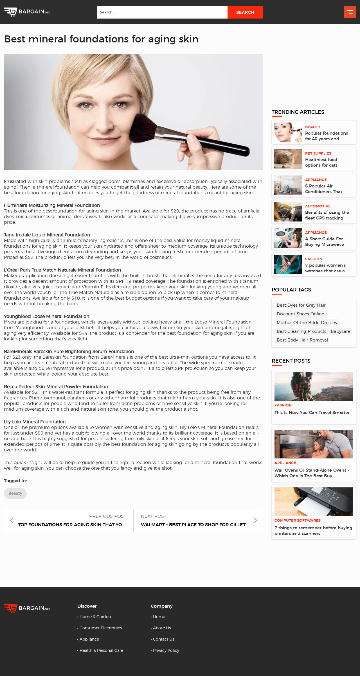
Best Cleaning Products (301, 331)
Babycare (340, 331)
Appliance (89, 639)
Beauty (15, 494)
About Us (162, 628)
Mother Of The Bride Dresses (307, 323)
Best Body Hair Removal (302, 340)
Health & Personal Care (101, 651)
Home (159, 617)
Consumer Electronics (101, 628)
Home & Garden (95, 617)
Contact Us (163, 639)
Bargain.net (27, 12)
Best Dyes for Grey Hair (301, 305)
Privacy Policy (166, 651)
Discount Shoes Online (300, 314)
